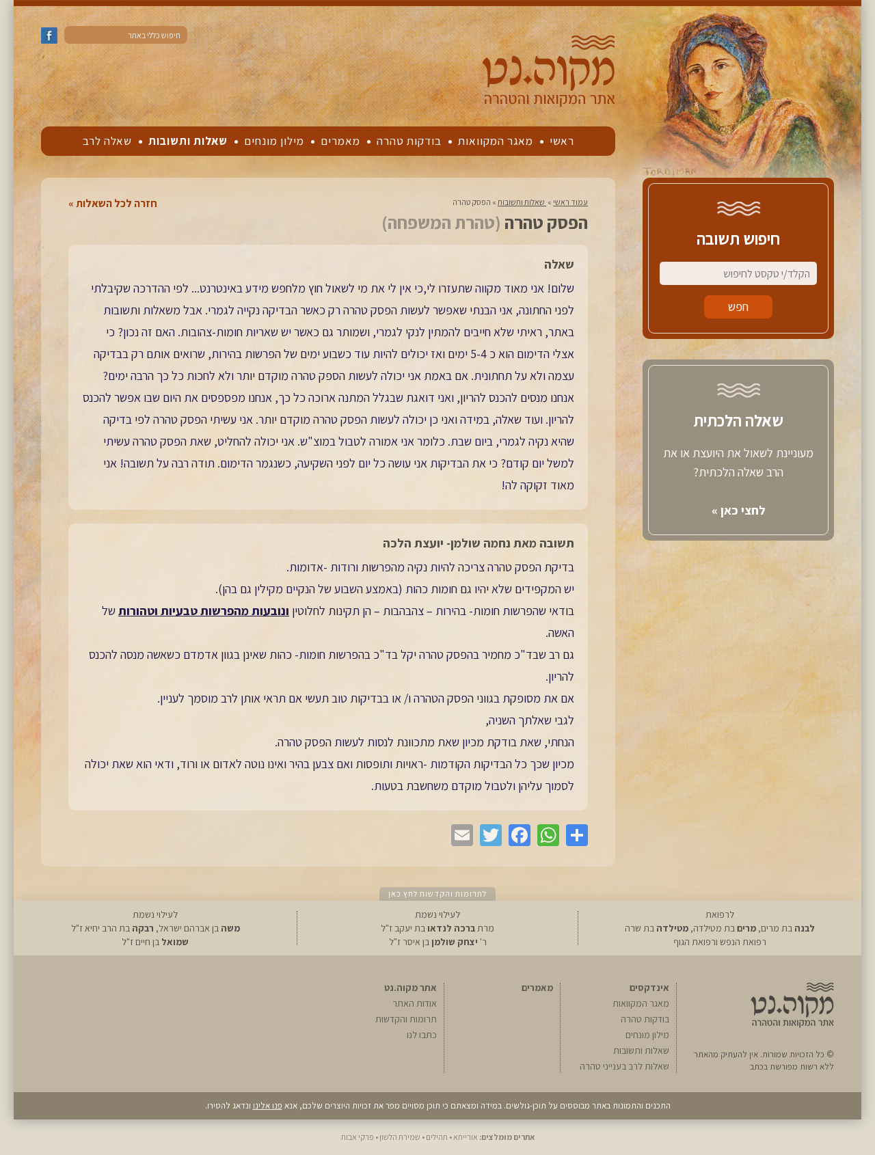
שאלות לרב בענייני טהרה (624, 1066)
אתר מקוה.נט (410, 987)
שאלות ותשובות (188, 140)
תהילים (437, 1137)
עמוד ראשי (570, 202)
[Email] (458, 835)
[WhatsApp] (544, 835)
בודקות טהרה (409, 140)
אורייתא (465, 1137)
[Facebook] (516, 835)
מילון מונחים (274, 140)
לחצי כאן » (739, 510)
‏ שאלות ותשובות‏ (522, 202)
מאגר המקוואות (495, 140)
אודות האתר (414, 1003)
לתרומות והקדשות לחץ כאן (437, 893)
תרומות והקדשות (406, 1019)
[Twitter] (487, 835)
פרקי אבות (357, 1137)
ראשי (562, 140)
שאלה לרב (107, 140)
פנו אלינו (267, 1105)
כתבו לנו (422, 1035)
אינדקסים (649, 987)
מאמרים (340, 140)
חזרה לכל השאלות (116, 203)
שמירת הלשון (399, 1137)
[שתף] (573, 835)
